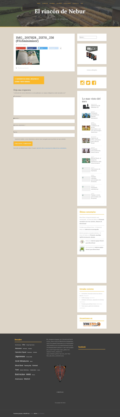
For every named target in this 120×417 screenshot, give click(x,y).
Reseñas (52, 3)
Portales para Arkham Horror (88, 304)
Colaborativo (33, 370)
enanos (38, 370)
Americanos (19, 379)
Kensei (35, 365)
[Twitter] (88, 84)
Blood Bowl (19, 365)
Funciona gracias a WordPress (21, 413)
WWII (28, 374)
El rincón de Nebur (60, 11)
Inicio (38, 3)
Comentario (18, 96)
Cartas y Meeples (92, 70)
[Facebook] (94, 84)
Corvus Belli (29, 356)
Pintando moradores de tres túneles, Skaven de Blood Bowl (92, 221)
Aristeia (35, 352)
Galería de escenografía (92, 229)
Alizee (35, 413)
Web (16, 132)
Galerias (59, 3)
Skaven (31, 361)
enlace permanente (23, 68)
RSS (82, 3)
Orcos (33, 374)
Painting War (27, 365)
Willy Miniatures (18, 344)
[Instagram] (82, 84)
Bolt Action (20, 374)
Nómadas (30, 348)
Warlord (27, 379)
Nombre (17, 118)
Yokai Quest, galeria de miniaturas (90, 306)
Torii (17, 370)
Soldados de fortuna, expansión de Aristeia (92, 299)
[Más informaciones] (60, 48)
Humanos (29, 352)
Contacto (76, 3)
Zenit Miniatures (22, 361)
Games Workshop (24, 370)
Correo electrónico (20, 125)
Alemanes (18, 348)
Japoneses (20, 356)
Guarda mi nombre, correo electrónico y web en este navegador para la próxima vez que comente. (40, 139)
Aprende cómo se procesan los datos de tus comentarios (51, 148)
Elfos (23, 344)
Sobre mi (45, 3)
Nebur (26, 44)
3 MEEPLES (60, 392)
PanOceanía (25, 348)
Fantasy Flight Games (30, 344)
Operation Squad (20, 352)
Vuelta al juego (85, 297)
